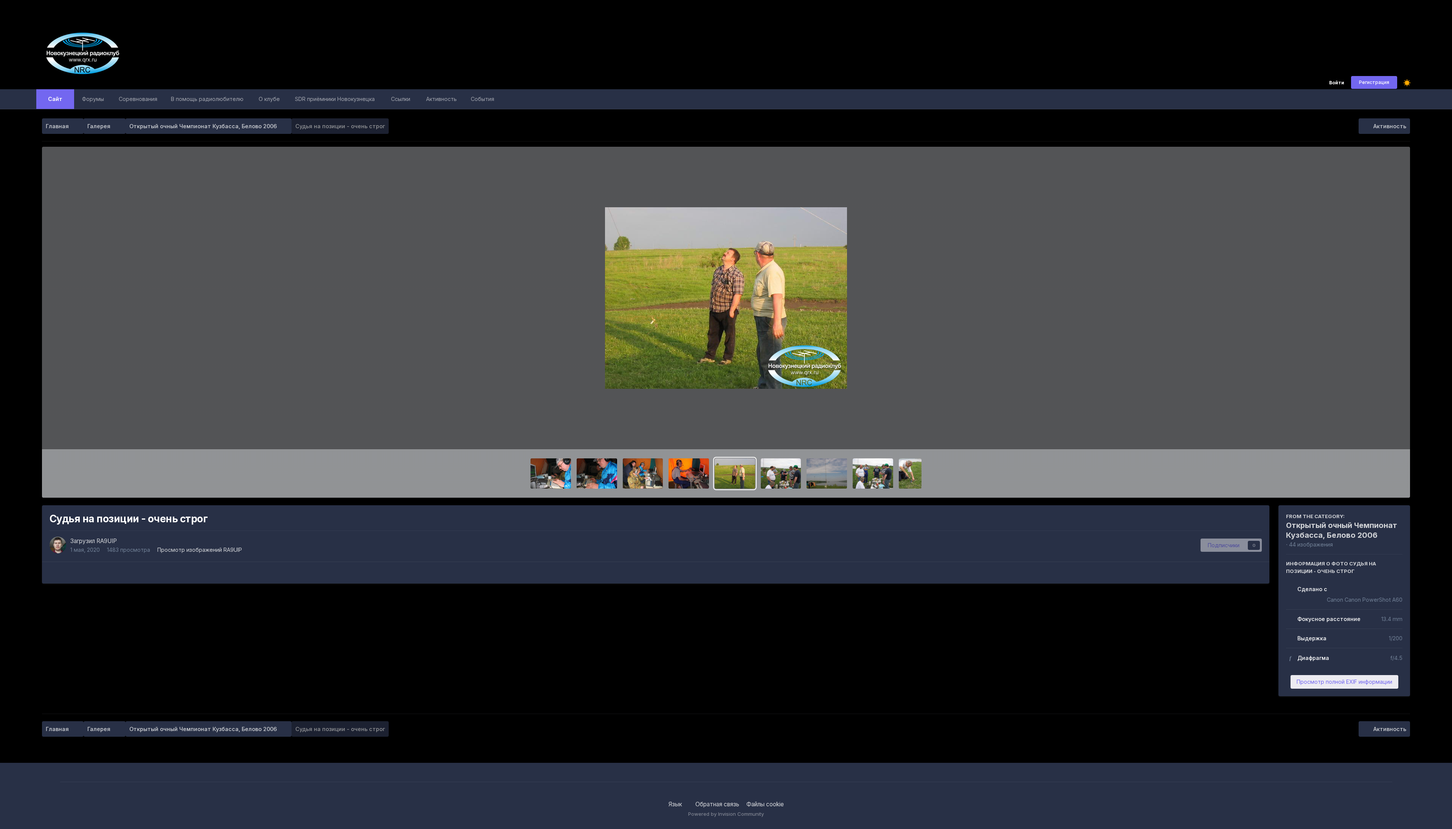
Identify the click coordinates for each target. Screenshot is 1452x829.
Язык (676, 804)
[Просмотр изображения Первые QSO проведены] (689, 473)
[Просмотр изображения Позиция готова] (827, 473)
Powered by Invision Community (726, 814)
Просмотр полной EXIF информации (1344, 681)
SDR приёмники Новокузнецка (335, 99)
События (482, 99)
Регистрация (1374, 82)
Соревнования (138, 99)
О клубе (269, 99)
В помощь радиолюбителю (207, 99)
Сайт (55, 99)
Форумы (93, 99)
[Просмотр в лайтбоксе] (726, 298)
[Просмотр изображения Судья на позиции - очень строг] (735, 473)
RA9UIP (106, 541)
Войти (1336, 83)
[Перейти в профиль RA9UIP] (58, 545)
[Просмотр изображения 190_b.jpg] (910, 473)
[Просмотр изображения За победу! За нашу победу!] (781, 473)
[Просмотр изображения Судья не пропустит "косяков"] (643, 473)
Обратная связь (717, 804)
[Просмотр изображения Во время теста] (597, 473)
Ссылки (400, 99)
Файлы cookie (765, 804)
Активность (441, 99)
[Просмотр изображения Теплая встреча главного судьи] (873, 473)
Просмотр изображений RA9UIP (199, 549)
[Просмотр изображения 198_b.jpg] (551, 473)
